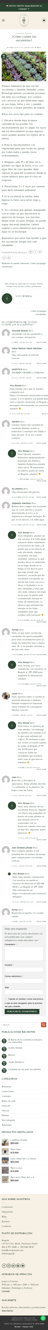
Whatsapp (7, 1253)
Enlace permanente (33, 286)
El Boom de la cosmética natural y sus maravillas (25, 1041)
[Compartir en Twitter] (40, 252)
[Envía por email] (4, 258)
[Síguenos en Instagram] (9, 1266)
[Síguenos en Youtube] (23, 1266)
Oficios (5, 1110)
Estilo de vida (8, 1101)
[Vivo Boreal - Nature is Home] (24, 20)
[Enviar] (43, 1024)
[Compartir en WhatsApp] (31, 252)
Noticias (6, 1106)
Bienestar (6, 1086)
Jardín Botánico (16, 1062)
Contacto (6, 1226)
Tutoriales (7, 1125)
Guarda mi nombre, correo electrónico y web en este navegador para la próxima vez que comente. (24, 1002)
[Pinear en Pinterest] (9, 258)
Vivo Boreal (35, 47)
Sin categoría (8, 1120)
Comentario (10, 944)
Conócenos (7, 1207)
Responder (41, 342)
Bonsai (11, 1055)
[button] (3, 20)
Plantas (28, 33)
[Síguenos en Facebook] (4, 1266)
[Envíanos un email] (13, 1266)
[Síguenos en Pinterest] (18, 1266)
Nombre (9, 965)
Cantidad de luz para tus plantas (24, 1069)
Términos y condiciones (24, 1320)
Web (7, 987)
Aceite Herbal (15, 1048)
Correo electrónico (14, 976)
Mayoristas (7, 1212)
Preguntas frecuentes (23, 1318)
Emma (15, 909)
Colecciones (8, 1091)
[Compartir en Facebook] (35, 252)
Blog (4, 1216)
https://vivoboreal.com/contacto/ (29, 893)
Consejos (20, 33)
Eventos (6, 1221)
